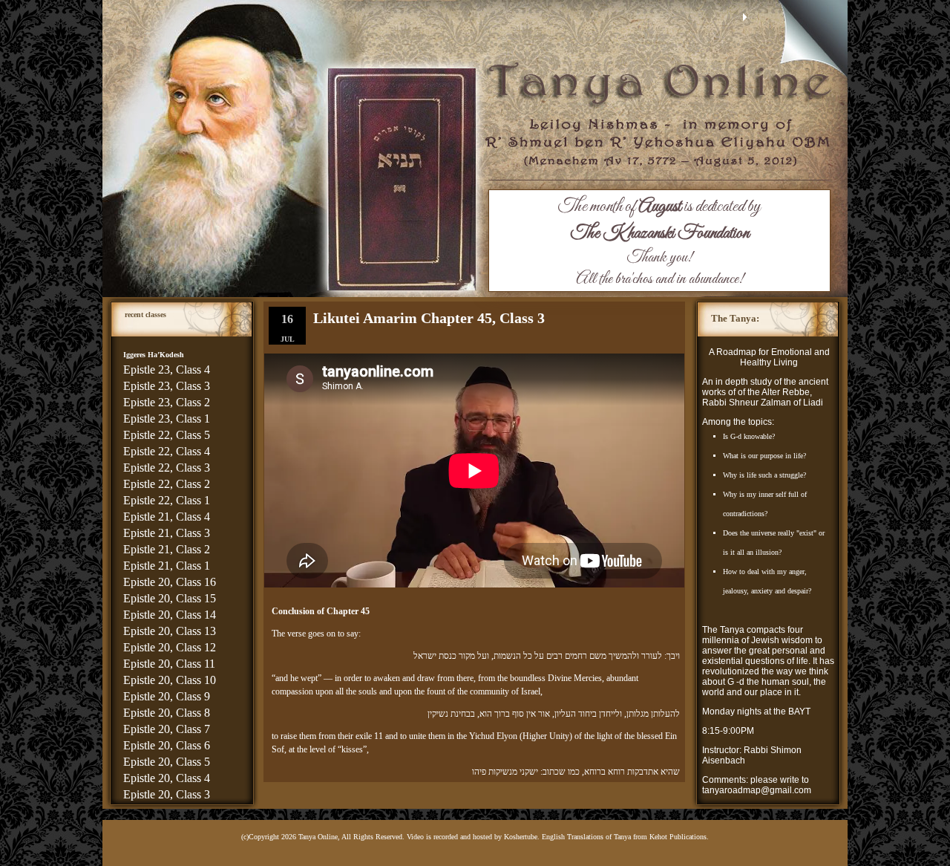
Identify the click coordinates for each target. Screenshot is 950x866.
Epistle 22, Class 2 (166, 484)
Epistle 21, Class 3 (166, 533)
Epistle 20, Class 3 (166, 794)
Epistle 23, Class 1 (166, 418)
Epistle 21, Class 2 (166, 549)
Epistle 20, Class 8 (166, 712)
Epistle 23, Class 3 (166, 386)
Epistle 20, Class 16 (169, 582)
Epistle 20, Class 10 (169, 680)
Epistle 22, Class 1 (166, 500)
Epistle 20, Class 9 (166, 696)
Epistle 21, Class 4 (166, 516)
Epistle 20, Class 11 (169, 663)
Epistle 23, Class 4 (166, 369)
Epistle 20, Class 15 (169, 598)
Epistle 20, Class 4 (166, 778)
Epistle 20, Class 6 (166, 745)
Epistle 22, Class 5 (166, 435)
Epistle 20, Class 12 (169, 647)
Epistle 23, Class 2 (166, 402)
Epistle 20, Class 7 (166, 729)
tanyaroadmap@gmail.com (756, 790)
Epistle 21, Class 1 (166, 565)
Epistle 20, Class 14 (169, 614)
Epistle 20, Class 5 (166, 761)
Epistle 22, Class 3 (166, 467)
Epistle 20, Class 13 (169, 631)
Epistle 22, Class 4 (166, 451)
